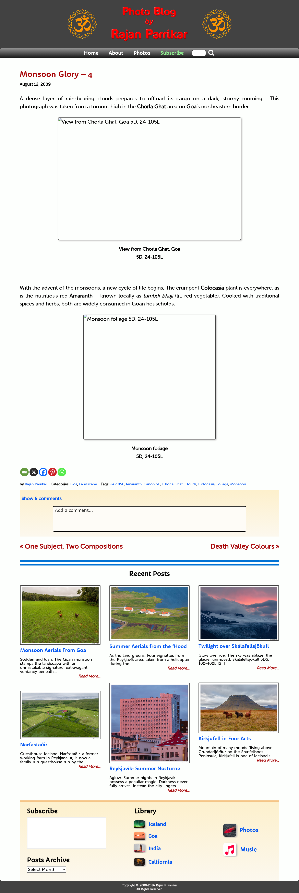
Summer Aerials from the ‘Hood (148, 646)
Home (91, 53)
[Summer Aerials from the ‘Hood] (149, 613)
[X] (33, 472)
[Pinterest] (52, 472)
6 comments (42, 498)
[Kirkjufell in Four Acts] (239, 708)
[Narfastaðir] (60, 715)
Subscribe (172, 53)
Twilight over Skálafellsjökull (234, 646)
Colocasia (206, 484)
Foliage (222, 484)
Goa (73, 484)
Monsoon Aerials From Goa (53, 650)
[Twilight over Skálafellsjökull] (239, 613)
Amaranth (134, 484)
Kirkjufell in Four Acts (225, 738)
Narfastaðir (33, 744)
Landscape (88, 484)
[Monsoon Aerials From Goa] (60, 615)
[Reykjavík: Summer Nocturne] (149, 723)
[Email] (24, 472)
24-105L (117, 484)
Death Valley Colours (242, 546)
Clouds (190, 484)
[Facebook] (43, 472)
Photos (141, 53)
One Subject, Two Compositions (74, 546)
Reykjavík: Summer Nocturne (144, 768)
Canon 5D (152, 484)
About (116, 53)
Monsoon (238, 484)
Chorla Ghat (172, 484)
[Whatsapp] (62, 472)
